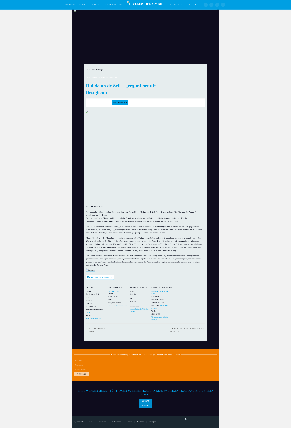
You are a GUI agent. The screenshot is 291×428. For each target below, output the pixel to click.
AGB (91, 422)
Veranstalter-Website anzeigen (117, 306)
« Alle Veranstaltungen (94, 70)
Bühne (88, 312)
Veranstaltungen (75, 5)
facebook (140, 422)
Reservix (145, 401)
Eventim (145, 405)
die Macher (175, 5)
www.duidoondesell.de (93, 318)
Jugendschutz (79, 422)
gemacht (193, 5)
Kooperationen (113, 5)
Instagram (152, 422)
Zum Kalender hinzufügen (100, 277)
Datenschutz (116, 422)
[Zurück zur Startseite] (145, 5)
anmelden (81, 374)
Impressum (103, 422)
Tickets (94, 5)
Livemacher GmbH (114, 291)
